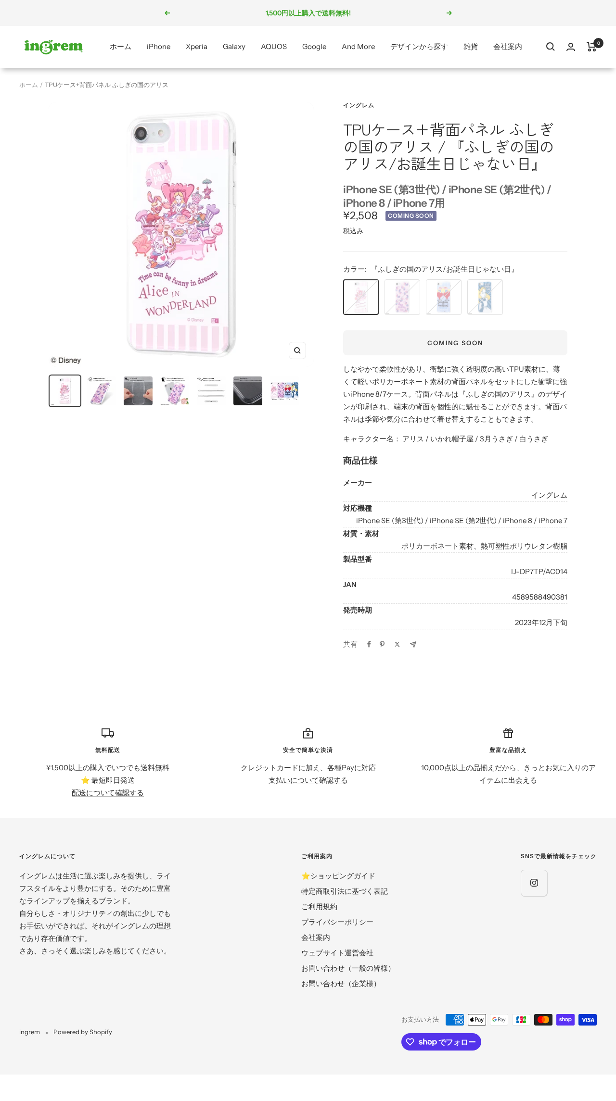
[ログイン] (570, 47)
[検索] (550, 46)
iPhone (158, 46)
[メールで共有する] (413, 644)
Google (314, 46)
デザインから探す (419, 46)
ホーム (120, 46)
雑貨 (470, 46)
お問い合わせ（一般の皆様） (348, 968)
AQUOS (274, 46)
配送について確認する (108, 792)
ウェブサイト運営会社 (337, 952)
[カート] (592, 46)
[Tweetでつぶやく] (397, 644)
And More (358, 46)
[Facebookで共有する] (369, 644)
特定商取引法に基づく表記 (344, 891)
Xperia (196, 46)
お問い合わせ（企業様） (341, 983)
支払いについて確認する (308, 780)
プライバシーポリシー (337, 921)
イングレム (358, 105)
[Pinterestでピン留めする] (382, 644)
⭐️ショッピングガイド (338, 875)
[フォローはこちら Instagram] (534, 883)
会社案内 (507, 46)
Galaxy (234, 46)
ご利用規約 (319, 906)
